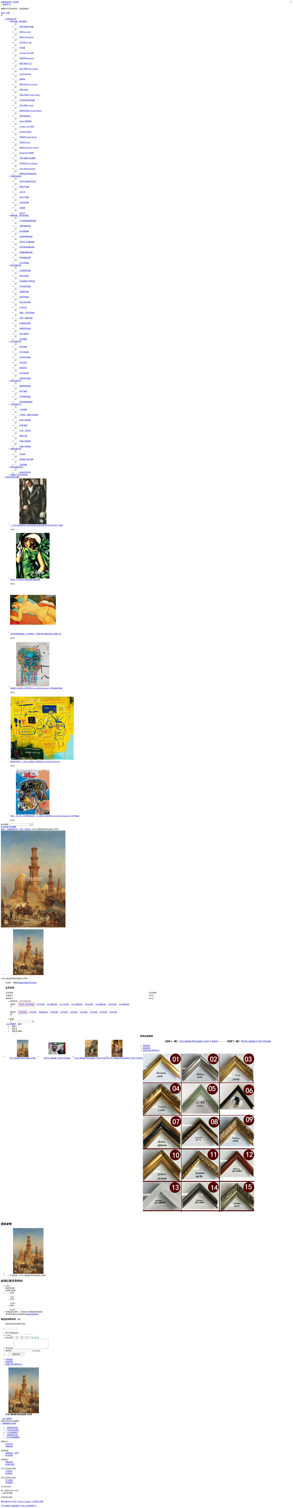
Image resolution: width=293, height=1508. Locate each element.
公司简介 (9, 1471)
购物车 (6, 4)
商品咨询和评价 (32, 1314)
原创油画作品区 (17, 467)
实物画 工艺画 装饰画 (19, 475)
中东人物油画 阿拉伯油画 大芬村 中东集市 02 (126, 1058)
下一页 (14, 1329)
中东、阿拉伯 (24, 829)
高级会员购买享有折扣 (27, 983)
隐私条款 (9, 1462)
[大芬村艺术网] (2, 15)
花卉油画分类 (16, 341)
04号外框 (93, 1012)
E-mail (7, 1335)
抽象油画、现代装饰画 (20, 215)
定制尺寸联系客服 (26, 1004)
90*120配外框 (76, 1004)
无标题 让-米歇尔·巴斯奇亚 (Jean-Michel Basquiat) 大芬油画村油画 (36, 688)
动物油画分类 (16, 449)
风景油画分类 (16, 265)
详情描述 (146, 1046)
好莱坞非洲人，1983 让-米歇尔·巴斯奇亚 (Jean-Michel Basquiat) (35, 762)
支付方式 (9, 1444)
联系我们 (9, 1473)
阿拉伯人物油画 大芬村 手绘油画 (57, 1058)
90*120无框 (64, 1004)
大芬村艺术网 (37, 1502)
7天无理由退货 (12, 1430)
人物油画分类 (16, 404)
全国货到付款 (11, 1435)
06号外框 (113, 1012)
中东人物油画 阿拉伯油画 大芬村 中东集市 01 (91, 1058)
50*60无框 (89, 1004)
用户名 (8, 1333)
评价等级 (9, 1338)
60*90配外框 (124, 1004)
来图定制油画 (11, 1428)
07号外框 (32, 1012)
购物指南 (9, 1446)
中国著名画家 (16, 176)
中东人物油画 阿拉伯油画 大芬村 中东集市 (198, 1041)
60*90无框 (112, 1004)
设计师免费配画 (12, 1437)
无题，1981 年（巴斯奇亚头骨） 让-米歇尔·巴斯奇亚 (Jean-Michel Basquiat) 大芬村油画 (44, 816)
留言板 (16, 2)
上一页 (8, 1329)
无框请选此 (43, 1012)
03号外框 (83, 1012)
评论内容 (9, 1348)
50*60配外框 (101, 1004)
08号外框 (22, 1012)
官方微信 (9, 1480)
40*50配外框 (52, 1004)
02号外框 (73, 1012)
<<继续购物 (5, 1423)
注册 (7, 13)
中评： (13, 1299)
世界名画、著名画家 (19, 21)
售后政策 (9, 1455)
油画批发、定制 (11, 1453)
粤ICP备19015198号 (9, 1502)
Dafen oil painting (24, 1502)
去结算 (13, 1423)
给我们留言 (10, 1464)
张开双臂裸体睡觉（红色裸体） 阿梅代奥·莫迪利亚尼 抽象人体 (35, 634)
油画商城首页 (6, 2)
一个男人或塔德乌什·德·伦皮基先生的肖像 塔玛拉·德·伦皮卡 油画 (36, 525)
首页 (3, 829)
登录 (3, 13)
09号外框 (54, 1012)
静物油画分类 (16, 381)
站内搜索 (4, 824)
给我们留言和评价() (151, 1050)
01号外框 (64, 1012)
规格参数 (146, 1048)
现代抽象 (12, 827)
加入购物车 (10, 1024)
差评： (13, 1305)
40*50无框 (40, 1004)
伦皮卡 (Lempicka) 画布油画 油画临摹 (25, 580)
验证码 (8, 1351)
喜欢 (19, 1024)
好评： (13, 1293)
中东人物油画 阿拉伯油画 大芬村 (22, 1058)
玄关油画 (4, 827)
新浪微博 (9, 1482)
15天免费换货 (11, 1432)
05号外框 (103, 1012)
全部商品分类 (10, 19)
